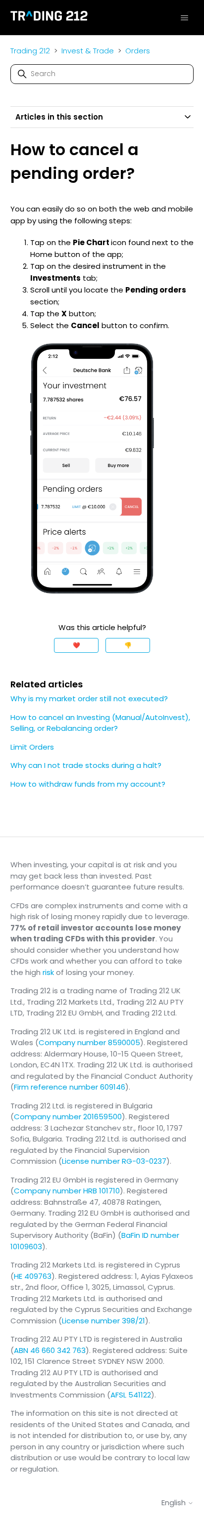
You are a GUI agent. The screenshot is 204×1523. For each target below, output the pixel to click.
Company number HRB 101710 (67, 1190)
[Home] (49, 17)
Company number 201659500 (68, 1116)
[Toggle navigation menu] (184, 17)
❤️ (76, 645)
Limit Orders (32, 747)
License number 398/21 (103, 1320)
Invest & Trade (87, 50)
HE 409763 (32, 1276)
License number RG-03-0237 (114, 1161)
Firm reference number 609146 (69, 1087)
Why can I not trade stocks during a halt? (85, 765)
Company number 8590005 (89, 1042)
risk (48, 972)
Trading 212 (30, 50)
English (174, 1502)
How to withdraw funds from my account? (87, 784)
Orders (137, 50)
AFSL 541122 (130, 1395)
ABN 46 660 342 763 (50, 1350)
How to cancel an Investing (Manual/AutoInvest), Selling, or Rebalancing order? (100, 723)
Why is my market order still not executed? (89, 698)
